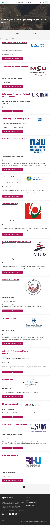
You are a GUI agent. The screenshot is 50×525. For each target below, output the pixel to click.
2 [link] (26, 486)
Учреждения (16, 33)
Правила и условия (24, 521)
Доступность (45, 521)
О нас (27, 500)
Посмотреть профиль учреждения (12, 58)
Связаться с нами (30, 505)
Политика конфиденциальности (35, 521)
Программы (20, 2)
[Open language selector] (43, 2)
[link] (18, 15)
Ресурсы (29, 2)
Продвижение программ (31, 502)
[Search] (40, 2)
